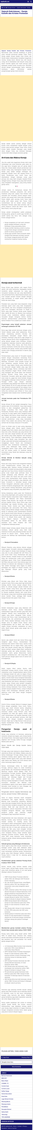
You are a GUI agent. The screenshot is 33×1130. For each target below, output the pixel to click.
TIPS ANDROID (6, 1117)
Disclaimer (4, 1128)
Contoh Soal (5, 1086)
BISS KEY (4, 1078)
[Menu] (28, 1)
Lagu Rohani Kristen (7, 1099)
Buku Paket (5, 1081)
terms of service (12, 1128)
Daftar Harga (5, 1091)
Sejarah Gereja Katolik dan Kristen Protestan (16, 50)
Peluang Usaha (6, 1104)
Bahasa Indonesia (7, 1075)
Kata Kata (4, 1096)
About (14, 1126)
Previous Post (26, 1057)
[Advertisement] (16, 33)
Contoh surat (5, 1088)
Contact (19, 1126)
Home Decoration (7, 1093)
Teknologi (4, 1114)
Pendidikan (5, 1106)
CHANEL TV (5, 1083)
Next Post (6, 1057)
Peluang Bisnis (6, 1101)
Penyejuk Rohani (6, 1109)
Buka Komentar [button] (16, 1066)
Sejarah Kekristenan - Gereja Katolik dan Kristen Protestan (15, 12)
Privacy (25, 1126)
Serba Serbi (5, 1112)
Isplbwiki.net (5, 1)
